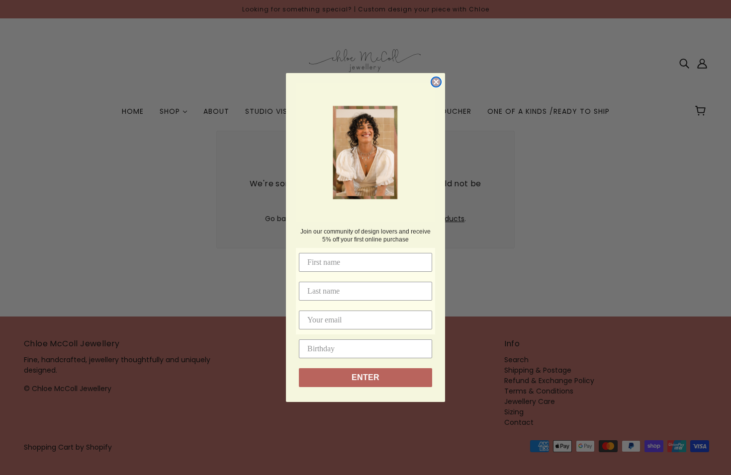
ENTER (365, 377)
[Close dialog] (436, 82)
